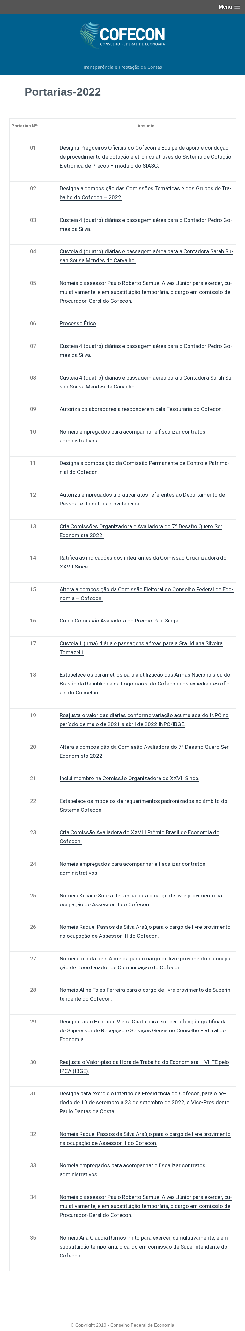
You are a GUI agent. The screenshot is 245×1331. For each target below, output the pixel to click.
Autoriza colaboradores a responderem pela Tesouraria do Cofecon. (141, 409)
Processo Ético (78, 323)
